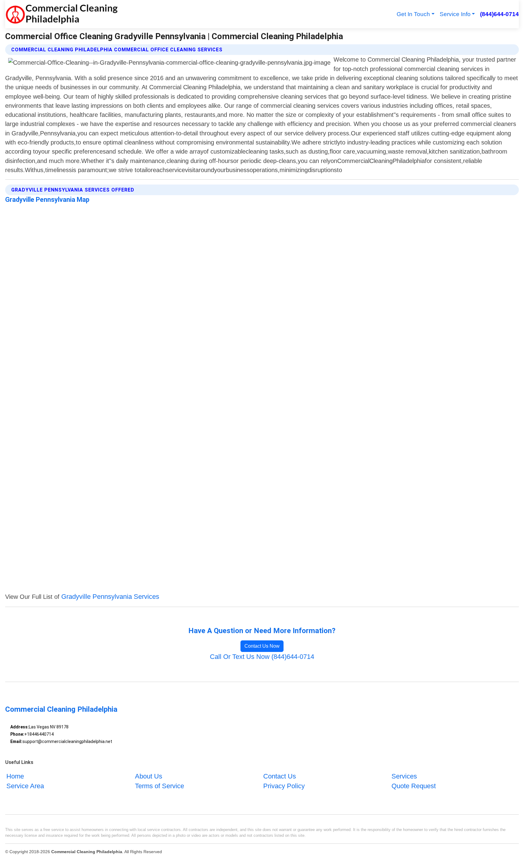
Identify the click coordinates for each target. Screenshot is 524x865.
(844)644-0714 (499, 14)
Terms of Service (159, 786)
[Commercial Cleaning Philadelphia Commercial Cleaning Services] (61, 14)
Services (404, 776)
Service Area (25, 786)
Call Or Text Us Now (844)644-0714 (262, 656)
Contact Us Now (262, 646)
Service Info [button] (455, 14)
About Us (148, 776)
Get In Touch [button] (413, 14)
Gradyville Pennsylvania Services (110, 596)
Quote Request (413, 786)
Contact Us (279, 776)
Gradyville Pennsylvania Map (47, 199)
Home (15, 776)
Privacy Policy (284, 786)
